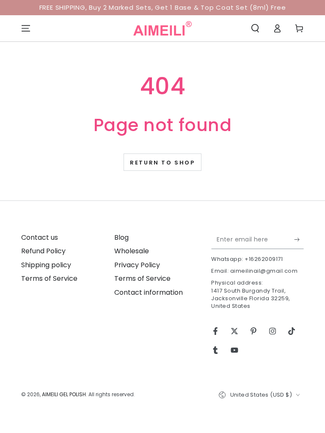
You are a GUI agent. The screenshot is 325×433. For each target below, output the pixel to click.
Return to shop (162, 163)
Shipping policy (46, 265)
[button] (255, 28)
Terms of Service (49, 278)
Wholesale (131, 251)
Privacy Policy (137, 265)
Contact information (148, 292)
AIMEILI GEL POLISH (64, 394)
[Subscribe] (299, 239)
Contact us (39, 237)
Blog (121, 237)
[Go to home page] (162, 28)
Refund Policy (43, 251)
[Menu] (26, 28)
